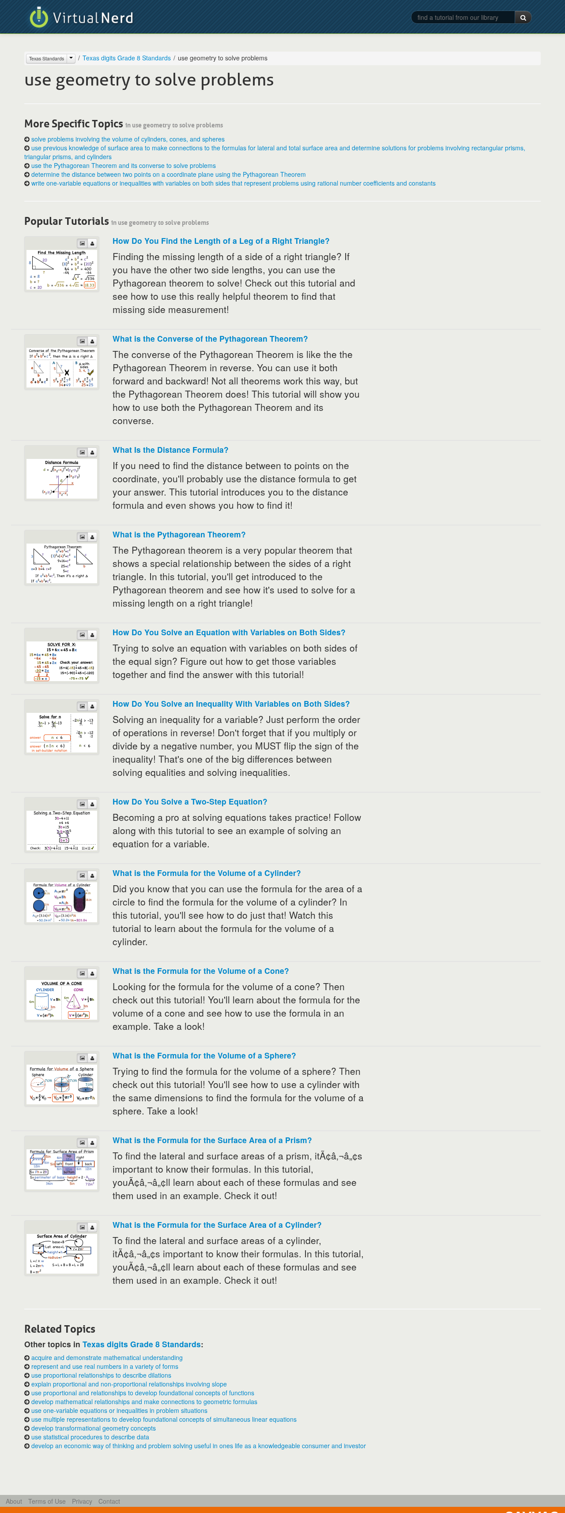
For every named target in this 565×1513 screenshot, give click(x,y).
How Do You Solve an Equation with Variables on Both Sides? (229, 631)
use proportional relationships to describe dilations (101, 1375)
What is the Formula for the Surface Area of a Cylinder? (217, 1224)
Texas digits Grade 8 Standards (127, 57)
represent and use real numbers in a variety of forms (104, 1366)
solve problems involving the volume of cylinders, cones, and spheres (128, 138)
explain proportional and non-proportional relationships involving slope (129, 1383)
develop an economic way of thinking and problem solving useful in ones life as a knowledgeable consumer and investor (198, 1445)
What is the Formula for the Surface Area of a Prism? (212, 1139)
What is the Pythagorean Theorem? (179, 534)
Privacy (82, 1501)
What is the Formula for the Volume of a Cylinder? (207, 872)
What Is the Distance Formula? (171, 449)
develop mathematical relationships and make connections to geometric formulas (144, 1401)
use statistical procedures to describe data (90, 1436)
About (14, 1501)
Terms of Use (47, 1501)
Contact (109, 1501)
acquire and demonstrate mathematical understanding (107, 1357)
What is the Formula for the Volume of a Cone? (201, 970)
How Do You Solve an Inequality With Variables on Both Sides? (231, 703)
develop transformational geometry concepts (93, 1428)
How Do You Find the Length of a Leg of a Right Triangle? (221, 240)
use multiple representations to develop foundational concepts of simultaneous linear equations (164, 1419)
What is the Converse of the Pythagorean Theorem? (210, 338)
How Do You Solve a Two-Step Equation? (190, 801)
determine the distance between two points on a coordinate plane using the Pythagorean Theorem (168, 174)
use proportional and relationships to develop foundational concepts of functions (142, 1392)
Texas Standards (46, 58)
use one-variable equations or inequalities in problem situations (119, 1410)
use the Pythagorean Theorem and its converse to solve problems (123, 165)
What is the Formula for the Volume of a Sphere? (204, 1055)
